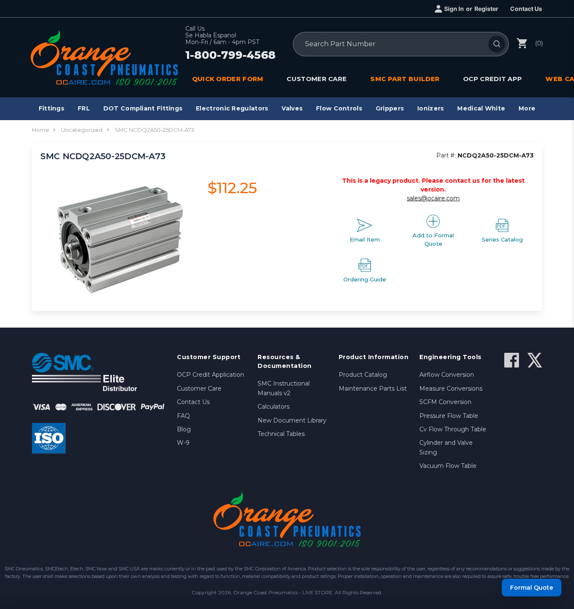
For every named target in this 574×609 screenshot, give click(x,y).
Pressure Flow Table (448, 416)
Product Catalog (363, 374)
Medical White (481, 108)
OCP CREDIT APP (492, 79)
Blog (184, 429)
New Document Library (292, 420)
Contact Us (526, 8)
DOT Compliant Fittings (143, 108)
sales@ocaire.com (433, 198)
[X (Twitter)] (534, 360)
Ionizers (430, 108)
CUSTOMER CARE (317, 79)
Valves (292, 108)
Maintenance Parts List (373, 388)
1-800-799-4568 (230, 55)
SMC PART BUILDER (405, 79)
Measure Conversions (450, 388)
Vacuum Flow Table (448, 466)
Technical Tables (281, 434)
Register (486, 8)
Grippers (390, 108)
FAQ (183, 416)
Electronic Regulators (232, 108)
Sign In (454, 8)
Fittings (51, 108)
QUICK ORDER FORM (227, 79)
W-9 (183, 442)
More (527, 108)
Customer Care (199, 388)
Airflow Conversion (446, 374)
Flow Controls (339, 108)
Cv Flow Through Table (452, 429)
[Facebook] (511, 360)
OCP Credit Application (210, 374)
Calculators (274, 406)
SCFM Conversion (445, 402)
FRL (84, 108)
